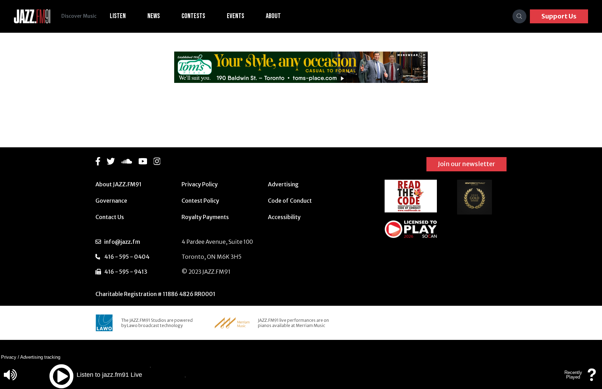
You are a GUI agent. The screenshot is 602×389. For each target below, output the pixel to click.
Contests (193, 16)
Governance (111, 200)
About (273, 16)
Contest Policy (200, 200)
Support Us (559, 16)
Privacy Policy (200, 184)
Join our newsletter (466, 164)
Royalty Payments (205, 216)
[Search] (519, 16)
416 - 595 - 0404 (126, 256)
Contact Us (109, 216)
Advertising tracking (40, 357)
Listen (118, 16)
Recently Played (573, 375)
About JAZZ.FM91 (118, 184)
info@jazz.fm (122, 241)
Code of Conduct (290, 200)
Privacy (8, 357)
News (153, 16)
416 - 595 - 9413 (125, 271)
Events (235, 16)
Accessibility (284, 216)
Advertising (283, 184)
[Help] (592, 378)
